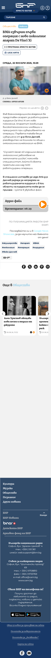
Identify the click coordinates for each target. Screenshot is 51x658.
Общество (9, 26)
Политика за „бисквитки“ (25, 637)
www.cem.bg (25, 580)
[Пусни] (42, 204)
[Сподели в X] (30, 267)
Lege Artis (13, 52)
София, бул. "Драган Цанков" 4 (25, 546)
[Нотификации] (42, 8)
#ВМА (36, 243)
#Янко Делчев (9, 252)
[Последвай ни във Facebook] (22, 653)
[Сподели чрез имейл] (48, 267)
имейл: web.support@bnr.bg (25, 552)
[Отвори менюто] (3, 7)
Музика (8, 488)
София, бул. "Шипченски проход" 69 (25, 566)
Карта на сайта (26, 644)
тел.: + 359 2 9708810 (25, 570)
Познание (9, 497)
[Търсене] (44, 17)
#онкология (8, 247)
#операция (23, 247)
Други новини (12, 501)
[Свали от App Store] (18, 614)
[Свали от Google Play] (33, 614)
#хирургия (38, 247)
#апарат (25, 243)
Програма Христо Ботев (21, 47)
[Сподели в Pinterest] (42, 267)
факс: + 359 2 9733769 (25, 574)
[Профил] (47, 8)
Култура (8, 483)
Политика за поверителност (25, 631)
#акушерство (9, 243)
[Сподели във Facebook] (24, 267)
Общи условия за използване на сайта (25, 625)
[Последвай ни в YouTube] (29, 653)
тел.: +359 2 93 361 (26, 549)
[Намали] (46, 108)
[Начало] (25, 5)
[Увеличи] (42, 108)
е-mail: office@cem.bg (25, 577)
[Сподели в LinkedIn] (36, 267)
